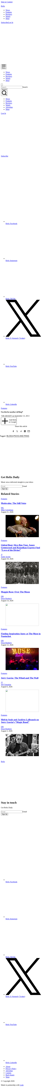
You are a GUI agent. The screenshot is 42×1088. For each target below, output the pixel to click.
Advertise (9, 107)
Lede (22, 1085)
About (8, 1067)
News (8, 10)
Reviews (9, 14)
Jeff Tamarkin (6, 685)
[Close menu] (2, 84)
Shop (7, 19)
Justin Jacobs (5, 557)
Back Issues (10, 1075)
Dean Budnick (6, 599)
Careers (8, 1073)
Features (9, 12)
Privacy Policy (11, 1069)
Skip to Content (6, 2)
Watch (8, 16)
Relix (3, 6)
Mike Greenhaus (7, 510)
